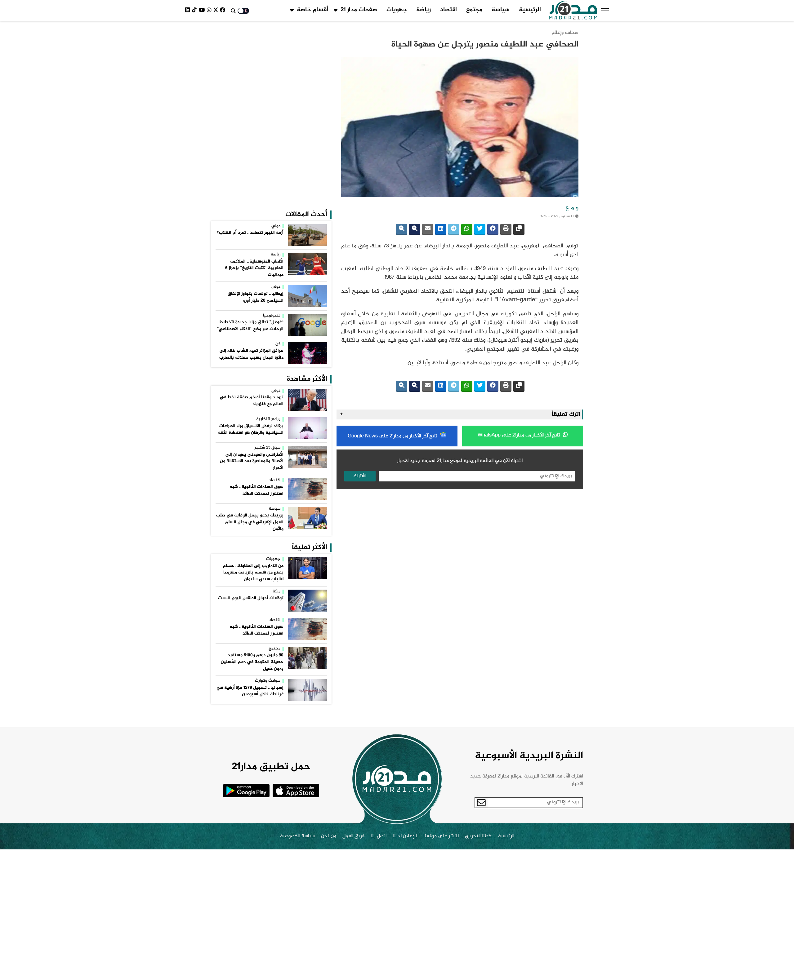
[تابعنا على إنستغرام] (210, 11)
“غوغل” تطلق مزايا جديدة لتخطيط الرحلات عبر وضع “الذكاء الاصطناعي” (250, 326)
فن (277, 344)
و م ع (571, 208)
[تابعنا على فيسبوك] (223, 11)
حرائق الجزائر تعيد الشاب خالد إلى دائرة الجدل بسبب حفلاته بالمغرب (251, 354)
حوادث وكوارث (267, 681)
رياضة (423, 10)
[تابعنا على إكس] (217, 11)
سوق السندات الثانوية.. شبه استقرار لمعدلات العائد (256, 490)
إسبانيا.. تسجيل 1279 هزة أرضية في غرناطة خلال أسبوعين (249, 691)
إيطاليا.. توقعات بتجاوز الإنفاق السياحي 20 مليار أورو (255, 297)
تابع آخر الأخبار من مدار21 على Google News (393, 436)
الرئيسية (530, 10)
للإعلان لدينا (405, 836)
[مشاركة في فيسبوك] (492, 229)
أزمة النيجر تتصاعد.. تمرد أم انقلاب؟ (250, 233)
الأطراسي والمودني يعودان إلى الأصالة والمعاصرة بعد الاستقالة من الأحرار (251, 461)
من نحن (328, 836)
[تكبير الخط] (414, 229)
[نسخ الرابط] (518, 229)
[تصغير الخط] (401, 229)
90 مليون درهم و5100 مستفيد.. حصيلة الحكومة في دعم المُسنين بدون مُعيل (252, 662)
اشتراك (360, 476)
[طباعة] (505, 229)
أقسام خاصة (312, 10)
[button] (605, 10)
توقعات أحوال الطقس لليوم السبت (250, 598)
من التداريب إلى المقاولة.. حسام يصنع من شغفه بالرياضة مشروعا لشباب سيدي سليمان (253, 572)
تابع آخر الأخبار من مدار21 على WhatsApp (519, 435)
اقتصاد (448, 10)
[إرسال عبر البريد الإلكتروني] (427, 229)
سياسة (501, 10)
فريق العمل (353, 836)
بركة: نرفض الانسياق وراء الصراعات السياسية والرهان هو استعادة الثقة (250, 430)
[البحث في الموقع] (233, 11)
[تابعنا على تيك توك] (195, 11)
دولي (275, 226)
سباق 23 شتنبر (267, 448)
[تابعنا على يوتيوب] (203, 11)
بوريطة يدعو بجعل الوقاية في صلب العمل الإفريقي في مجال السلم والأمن (249, 522)
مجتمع (474, 10)
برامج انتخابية (268, 419)
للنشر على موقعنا (441, 836)
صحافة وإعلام (565, 33)
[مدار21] (573, 11)
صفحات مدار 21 (359, 10)
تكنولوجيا (271, 316)
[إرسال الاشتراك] (481, 802)
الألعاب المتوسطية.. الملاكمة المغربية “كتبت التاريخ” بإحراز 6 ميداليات (254, 268)
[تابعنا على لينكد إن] (188, 11)
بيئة (276, 592)
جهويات (396, 10)
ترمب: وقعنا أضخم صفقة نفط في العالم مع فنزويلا (251, 401)
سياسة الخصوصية (297, 836)
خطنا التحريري (478, 836)
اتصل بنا (378, 836)
